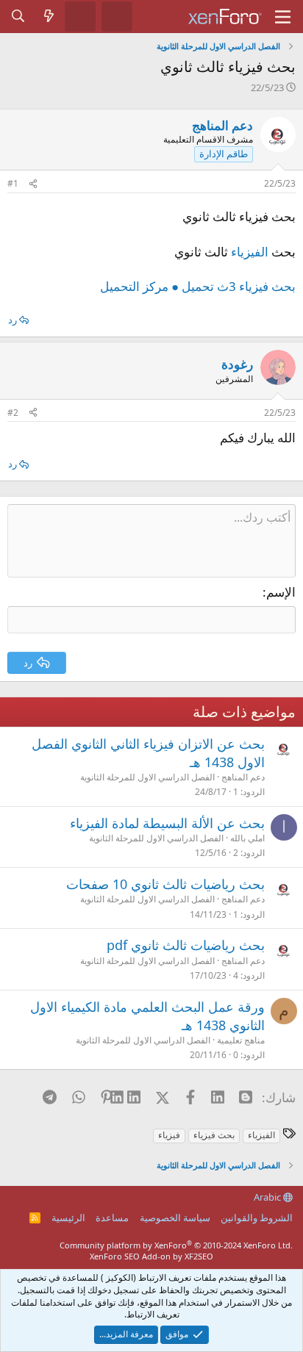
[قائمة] (282, 17)
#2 (12, 412)
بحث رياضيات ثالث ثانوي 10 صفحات (165, 884)
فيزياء (169, 1135)
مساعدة (112, 1217)
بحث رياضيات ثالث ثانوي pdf (186, 945)
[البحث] (18, 16)
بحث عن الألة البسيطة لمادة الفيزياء (167, 823)
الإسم (281, 591)
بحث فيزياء (214, 1135)
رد (12, 319)
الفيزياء (249, 251)
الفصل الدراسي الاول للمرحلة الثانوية (147, 777)
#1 (12, 183)
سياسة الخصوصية (175, 1217)
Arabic (268, 1197)
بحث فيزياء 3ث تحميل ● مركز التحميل (198, 286)
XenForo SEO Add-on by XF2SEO (151, 1256)
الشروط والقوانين (257, 1217)
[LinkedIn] (134, 1097)
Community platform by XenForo (176, 1245)
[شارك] (33, 184)
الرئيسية (68, 1217)
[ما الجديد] (49, 16)
